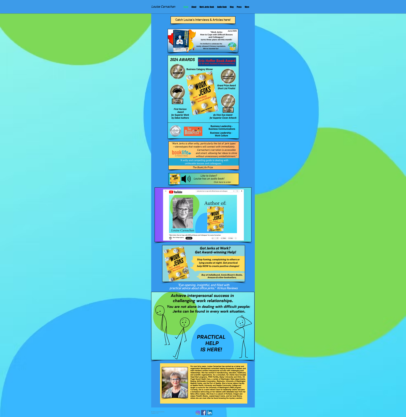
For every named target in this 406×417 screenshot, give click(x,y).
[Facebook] (203, 412)
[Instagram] (197, 412)
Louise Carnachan (163, 7)
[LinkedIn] (209, 412)
